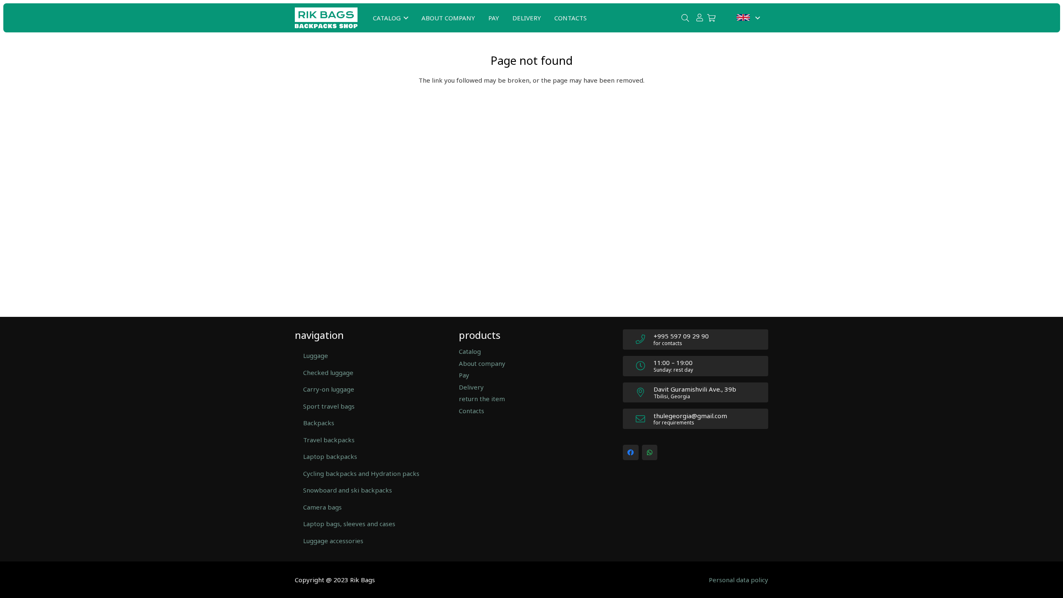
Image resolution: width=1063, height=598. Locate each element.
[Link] (699, 17)
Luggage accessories (333, 541)
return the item (482, 399)
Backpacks (318, 423)
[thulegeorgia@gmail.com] (644, 419)
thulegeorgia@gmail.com (690, 416)
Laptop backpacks (330, 456)
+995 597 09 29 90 (681, 336)
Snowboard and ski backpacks (347, 490)
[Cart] (711, 17)
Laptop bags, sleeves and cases (349, 524)
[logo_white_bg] (326, 17)
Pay (464, 375)
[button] (406, 18)
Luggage (315, 355)
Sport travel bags (329, 406)
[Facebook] (631, 453)
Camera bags (322, 507)
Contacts (471, 411)
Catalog (470, 351)
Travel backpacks (329, 440)
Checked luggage (328, 372)
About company (482, 363)
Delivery (471, 387)
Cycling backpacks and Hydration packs (361, 473)
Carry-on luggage (328, 389)
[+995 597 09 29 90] (644, 339)
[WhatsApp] (650, 453)
